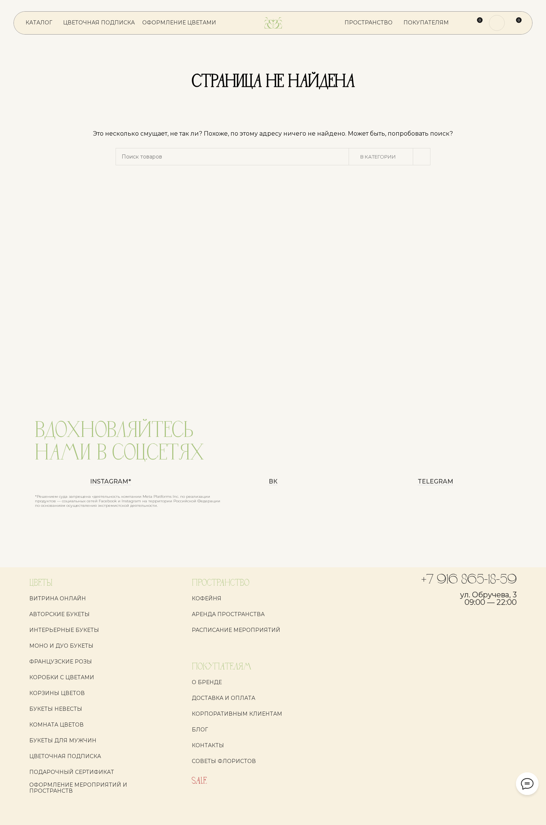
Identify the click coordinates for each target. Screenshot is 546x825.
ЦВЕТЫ (41, 583)
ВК (273, 482)
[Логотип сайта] (273, 22)
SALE (199, 781)
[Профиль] (496, 22)
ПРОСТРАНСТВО (220, 583)
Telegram (435, 482)
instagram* (110, 482)
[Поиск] (462, 22)
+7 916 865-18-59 (469, 580)
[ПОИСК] (421, 156)
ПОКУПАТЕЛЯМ (221, 667)
